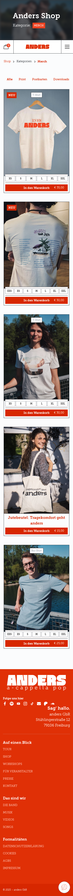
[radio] (10, 178)
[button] (67, 46)
